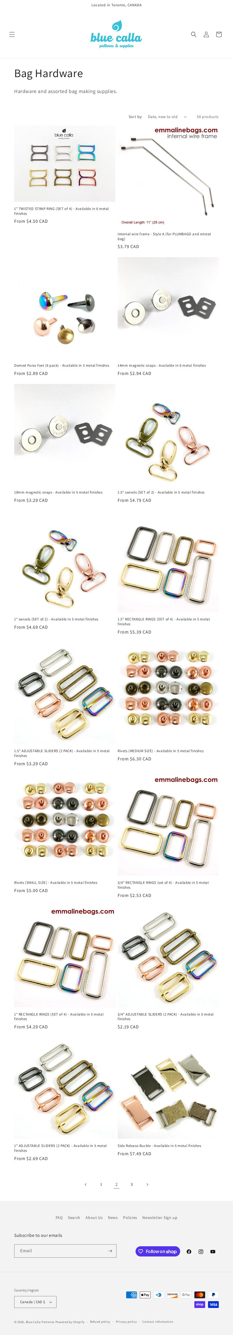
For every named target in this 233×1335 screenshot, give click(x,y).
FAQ (59, 1217)
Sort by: (135, 116)
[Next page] (147, 1184)
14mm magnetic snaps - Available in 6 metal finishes (162, 365)
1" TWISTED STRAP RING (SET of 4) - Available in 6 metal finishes (61, 211)
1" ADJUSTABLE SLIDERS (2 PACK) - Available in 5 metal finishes (60, 1148)
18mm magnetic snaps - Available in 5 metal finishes (58, 492)
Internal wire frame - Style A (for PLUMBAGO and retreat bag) (164, 236)
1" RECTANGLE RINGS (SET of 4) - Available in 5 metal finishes (58, 1017)
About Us (94, 1217)
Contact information (157, 1322)
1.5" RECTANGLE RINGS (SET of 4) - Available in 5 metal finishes (164, 621)
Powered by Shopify (70, 1322)
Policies (130, 1217)
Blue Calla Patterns (40, 1322)
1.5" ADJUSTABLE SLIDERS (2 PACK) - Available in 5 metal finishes (62, 753)
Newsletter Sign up (159, 1217)
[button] (12, 34)
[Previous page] (86, 1184)
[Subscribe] (110, 1251)
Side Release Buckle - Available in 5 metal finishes (159, 1146)
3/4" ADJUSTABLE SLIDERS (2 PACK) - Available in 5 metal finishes (166, 1017)
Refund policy (100, 1322)
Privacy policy (126, 1322)
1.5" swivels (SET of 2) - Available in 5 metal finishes (161, 492)
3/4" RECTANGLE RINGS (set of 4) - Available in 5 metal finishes (163, 885)
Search (74, 1217)
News (113, 1217)
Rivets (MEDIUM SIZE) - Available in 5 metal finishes (160, 751)
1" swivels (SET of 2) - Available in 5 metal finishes (56, 619)
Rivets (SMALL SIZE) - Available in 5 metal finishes (55, 882)
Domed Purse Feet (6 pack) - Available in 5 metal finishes (61, 365)
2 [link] (116, 1184)
